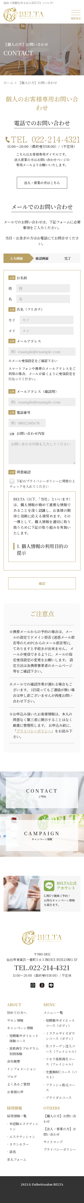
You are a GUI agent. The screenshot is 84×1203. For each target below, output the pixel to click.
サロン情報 (15, 1020)
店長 (12, 1151)
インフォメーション (21, 1068)
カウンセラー (19, 1144)
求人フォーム (16, 1159)
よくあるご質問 (18, 1084)
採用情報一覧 (17, 1116)
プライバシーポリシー (33, 730)
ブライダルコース (59, 1097)
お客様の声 (15, 1092)
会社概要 (13, 1061)
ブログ (12, 1076)
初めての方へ (17, 1012)
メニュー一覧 (53, 1012)
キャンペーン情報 (20, 1027)
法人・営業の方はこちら (42, 182)
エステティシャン (22, 1136)
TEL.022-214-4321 (42, 967)
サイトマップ (53, 1141)
